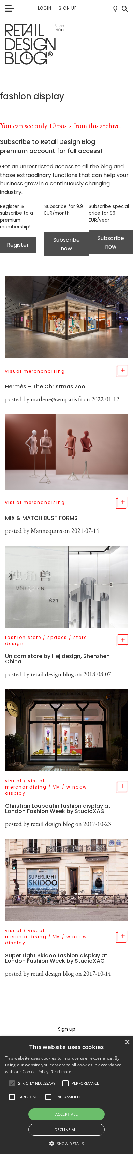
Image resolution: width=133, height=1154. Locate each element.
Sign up (68, 8)
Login (44, 8)
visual (13, 781)
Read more (61, 1071)
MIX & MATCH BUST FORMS (41, 518)
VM (56, 787)
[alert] (66, 1095)
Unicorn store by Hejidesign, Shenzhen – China (60, 658)
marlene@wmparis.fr (56, 399)
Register (18, 245)
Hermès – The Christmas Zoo (45, 386)
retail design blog (52, 674)
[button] (12, 1083)
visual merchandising (35, 371)
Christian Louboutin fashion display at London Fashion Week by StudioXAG (57, 808)
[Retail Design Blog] (66, 44)
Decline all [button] (66, 1129)
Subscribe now (66, 244)
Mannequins (46, 531)
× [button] (127, 1042)
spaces (57, 637)
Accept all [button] (66, 1114)
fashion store (23, 637)
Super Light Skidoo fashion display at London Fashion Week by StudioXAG (56, 958)
